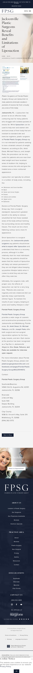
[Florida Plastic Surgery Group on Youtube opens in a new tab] (21, 604)
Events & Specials (16, 524)
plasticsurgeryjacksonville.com (14, 364)
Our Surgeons (16, 512)
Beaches (16, 585)
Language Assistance (21, 639)
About (16, 538)
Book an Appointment (16, 468)
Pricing (16, 553)
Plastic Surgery (16, 545)
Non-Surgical (16, 549)
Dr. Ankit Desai (13, 326)
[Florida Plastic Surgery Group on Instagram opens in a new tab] (11, 604)
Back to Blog (8, 435)
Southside (16, 579)
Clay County (17, 588)
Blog (8, 56)
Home (3, 56)
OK (16, 671)
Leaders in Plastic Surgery (16, 508)
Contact (16, 565)
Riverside (16, 582)
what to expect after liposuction (14, 246)
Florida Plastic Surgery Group (15, 139)
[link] (16, 600)
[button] (30, 11)
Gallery (16, 557)
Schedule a (16, 459)
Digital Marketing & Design (18, 646)
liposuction (19, 124)
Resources (16, 561)
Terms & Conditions (10, 635)
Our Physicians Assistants (16, 516)
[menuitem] (11, 604)
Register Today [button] (16, 6)
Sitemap (9, 639)
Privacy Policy (24, 635)
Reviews (16, 520)
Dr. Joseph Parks (19, 329)
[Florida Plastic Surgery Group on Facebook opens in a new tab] (16, 604)
